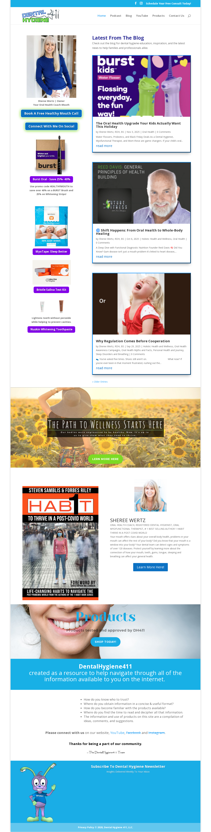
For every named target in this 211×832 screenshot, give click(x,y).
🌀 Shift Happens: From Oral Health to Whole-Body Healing (139, 232)
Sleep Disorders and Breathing (112, 354)
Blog (129, 16)
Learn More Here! (150, 567)
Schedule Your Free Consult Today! (168, 3)
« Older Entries (100, 381)
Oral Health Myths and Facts (136, 350)
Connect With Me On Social (51, 126)
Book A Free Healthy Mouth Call (51, 113)
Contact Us (176, 16)
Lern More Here (105, 459)
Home (101, 16)
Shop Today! (105, 641)
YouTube (142, 16)
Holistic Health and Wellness (157, 238)
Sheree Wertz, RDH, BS (111, 131)
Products (158, 16)
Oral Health (148, 131)
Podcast (115, 16)
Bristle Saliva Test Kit (51, 290)
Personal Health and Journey (168, 350)
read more (104, 145)
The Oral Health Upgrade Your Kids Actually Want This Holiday (138, 125)
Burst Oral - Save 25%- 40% (51, 179)
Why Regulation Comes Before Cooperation (133, 341)
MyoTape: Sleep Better (51, 251)
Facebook (133, 732)
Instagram (156, 732)
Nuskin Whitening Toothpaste (51, 329)
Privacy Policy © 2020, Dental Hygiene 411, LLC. (105, 827)
